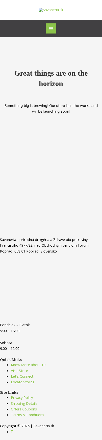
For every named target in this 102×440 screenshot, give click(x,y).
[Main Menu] (51, 28)
